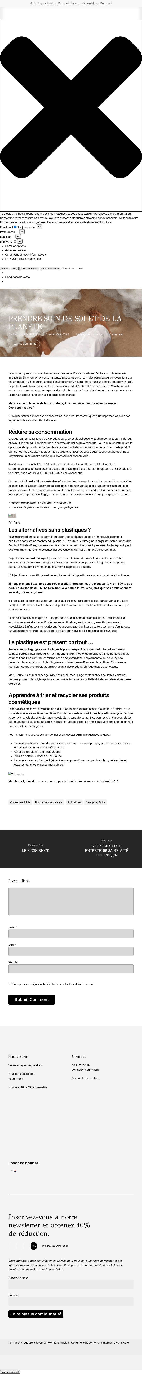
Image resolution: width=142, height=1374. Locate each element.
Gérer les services (15, 250)
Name (12, 927)
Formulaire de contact (85, 1078)
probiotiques (74, 802)
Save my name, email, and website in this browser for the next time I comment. (53, 984)
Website (12, 962)
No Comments (27, 343)
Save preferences (50, 268)
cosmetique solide (20, 802)
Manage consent (10, 1372)
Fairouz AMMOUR (25, 334)
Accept (5, 268)
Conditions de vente (17, 277)
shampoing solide (95, 802)
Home (80, 334)
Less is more (94, 334)
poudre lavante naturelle (48, 802)
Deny (14, 268)
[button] (71, 108)
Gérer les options (15, 246)
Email (12, 944)
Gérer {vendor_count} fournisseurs (25, 254)
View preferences (29, 268)
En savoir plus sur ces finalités (23, 259)
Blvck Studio (121, 1342)
